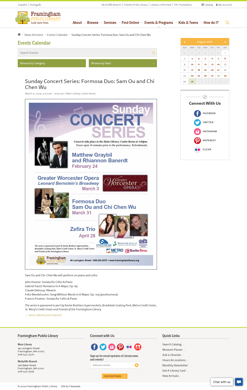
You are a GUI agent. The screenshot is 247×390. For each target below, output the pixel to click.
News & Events (33, 35)
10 (192, 64)
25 (198, 75)
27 (212, 75)
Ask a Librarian (171, 354)
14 (218, 64)
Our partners (112, 376)
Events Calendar (57, 35)
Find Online (130, 22)
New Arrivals (170, 375)
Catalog (208, 4)
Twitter (208, 122)
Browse (92, 22)
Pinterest (209, 140)
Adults (50, 315)
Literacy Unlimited (160, 5)
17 (192, 70)
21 (218, 70)
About (77, 22)
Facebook (209, 113)
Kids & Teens (188, 22)
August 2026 (205, 42)
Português (35, 5)
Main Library (37, 315)
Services (110, 22)
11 (199, 64)
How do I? (211, 22)
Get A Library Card (174, 370)
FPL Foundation (183, 5)
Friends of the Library (136, 5)
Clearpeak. (75, 386)
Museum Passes (172, 349)
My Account (225, 4)
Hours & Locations (174, 360)
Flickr (207, 149)
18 (199, 70)
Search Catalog (171, 344)
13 (212, 64)
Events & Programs (158, 22)
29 (225, 75)
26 (205, 75)
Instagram (210, 131)
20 (212, 70)
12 (205, 64)
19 (205, 70)
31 (192, 81)
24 (192, 75)
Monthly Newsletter (175, 365)
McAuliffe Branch (111, 5)
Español (22, 5)
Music (58, 315)
